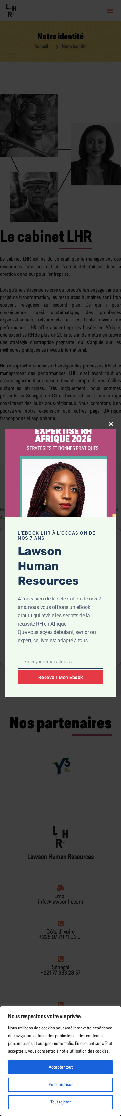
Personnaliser (61, 1085)
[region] (60, 1061)
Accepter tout (61, 1067)
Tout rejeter (60, 1102)
